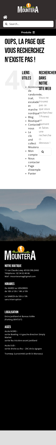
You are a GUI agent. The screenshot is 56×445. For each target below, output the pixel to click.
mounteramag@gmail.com (23, 276)
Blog (30, 117)
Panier (32, 173)
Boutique (33, 121)
